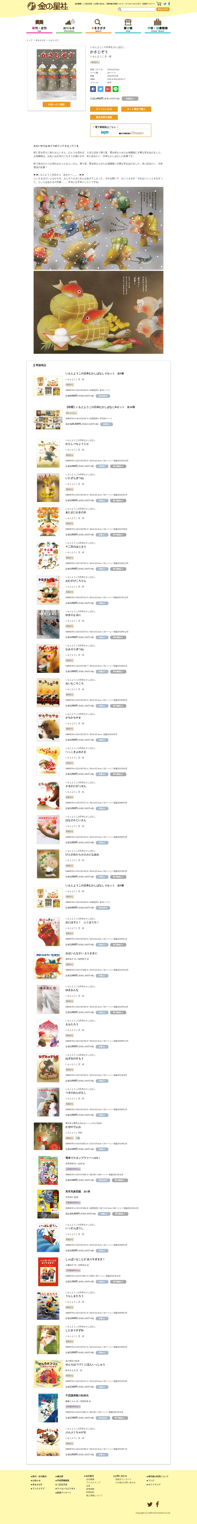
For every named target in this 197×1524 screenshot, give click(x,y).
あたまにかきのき (75, 512)
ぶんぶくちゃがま (75, 1432)
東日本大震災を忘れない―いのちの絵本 (83, 1123)
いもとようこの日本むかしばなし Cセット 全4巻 (94, 373)
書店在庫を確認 (104, 117)
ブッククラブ (38, 1488)
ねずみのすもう (74, 1058)
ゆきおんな (71, 990)
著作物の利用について (115, 4)
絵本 (109, 82)
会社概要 (78, 4)
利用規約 (90, 1492)
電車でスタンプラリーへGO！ (83, 1157)
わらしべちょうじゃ (77, 443)
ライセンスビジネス (133, 4)
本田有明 (69, 1163)
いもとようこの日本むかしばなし (107, 47)
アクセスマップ (93, 1482)
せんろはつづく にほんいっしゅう (85, 1364)
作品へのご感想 (56, 104)
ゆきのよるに (73, 614)
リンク (151, 1480)
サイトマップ (154, 1484)
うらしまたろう (74, 1296)
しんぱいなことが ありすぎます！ (85, 1259)
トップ (29, 40)
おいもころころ (74, 683)
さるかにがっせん (75, 786)
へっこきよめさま (75, 751)
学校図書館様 (63, 1480)
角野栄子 (69, 959)
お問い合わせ (99, 4)
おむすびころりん (75, 580)
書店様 (60, 1476)
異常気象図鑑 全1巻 (77, 1191)
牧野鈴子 (82, 959)
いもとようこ (97, 56)
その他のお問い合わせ (125, 1482)
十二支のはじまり (75, 546)
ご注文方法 (88, 4)
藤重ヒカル (70, 1401)
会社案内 (90, 1476)
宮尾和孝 (84, 1401)
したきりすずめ (74, 1330)
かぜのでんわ (73, 1126)
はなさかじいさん (75, 820)
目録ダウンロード (123, 1479)
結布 (80, 1163)
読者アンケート (149, 4)
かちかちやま (73, 717)
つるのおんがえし (75, 1092)
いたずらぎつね (74, 478)
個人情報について (94, 1495)
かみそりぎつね (74, 649)
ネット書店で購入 (136, 109)
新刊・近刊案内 (39, 1476)
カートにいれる (104, 109)
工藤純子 (69, 1265)
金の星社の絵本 (72, 1361)
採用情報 (90, 1489)
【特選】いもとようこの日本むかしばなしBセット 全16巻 (100, 407)
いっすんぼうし (74, 1228)
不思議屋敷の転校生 (77, 1395)
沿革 (88, 1486)
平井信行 (69, 1197)
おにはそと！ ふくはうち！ (82, 922)
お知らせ (36, 1480)
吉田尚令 (82, 1265)
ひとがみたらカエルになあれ (82, 854)
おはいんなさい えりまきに (81, 953)
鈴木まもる (70, 1370)
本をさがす (163, 9)
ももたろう (71, 1024)
